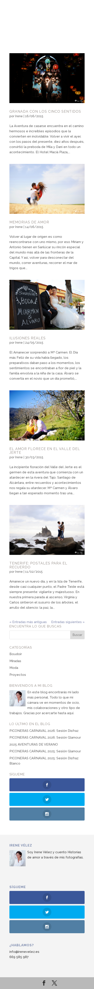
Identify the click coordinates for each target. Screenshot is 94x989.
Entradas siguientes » (68, 622)
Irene (19, 116)
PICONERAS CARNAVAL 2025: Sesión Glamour (45, 751)
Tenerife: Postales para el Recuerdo (38, 565)
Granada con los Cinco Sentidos (45, 111)
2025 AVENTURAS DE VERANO (33, 744)
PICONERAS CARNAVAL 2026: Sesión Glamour (45, 737)
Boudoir (15, 654)
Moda (13, 668)
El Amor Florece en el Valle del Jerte (44, 451)
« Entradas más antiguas (28, 622)
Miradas (15, 661)
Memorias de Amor (29, 222)
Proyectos (17, 675)
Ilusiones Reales (27, 338)
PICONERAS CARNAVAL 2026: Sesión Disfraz (43, 731)
